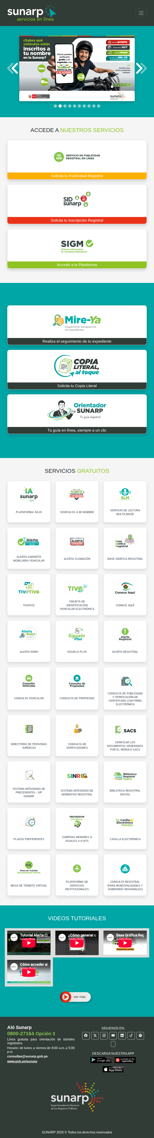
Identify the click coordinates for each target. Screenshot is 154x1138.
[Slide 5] (74, 106)
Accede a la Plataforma (77, 265)
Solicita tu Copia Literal (77, 386)
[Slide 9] (93, 106)
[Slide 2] (60, 106)
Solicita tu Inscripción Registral (77, 220)
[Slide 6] (79, 106)
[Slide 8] (89, 106)
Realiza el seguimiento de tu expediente (77, 341)
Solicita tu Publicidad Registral (77, 176)
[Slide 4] (69, 106)
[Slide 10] (98, 106)
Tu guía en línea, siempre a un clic (77, 430)
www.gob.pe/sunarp (22, 1061)
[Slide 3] (65, 106)
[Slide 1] (55, 106)
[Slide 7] (84, 106)
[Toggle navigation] (141, 13)
